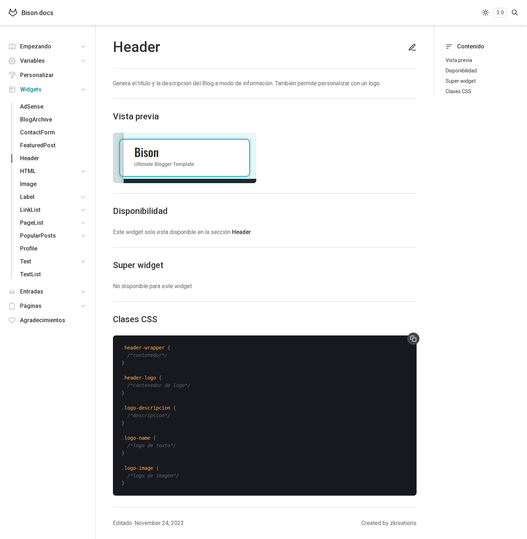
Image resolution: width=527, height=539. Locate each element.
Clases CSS (458, 91)
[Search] (514, 12)
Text (25, 261)
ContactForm (37, 132)
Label (27, 197)
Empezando (35, 46)
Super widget (461, 81)
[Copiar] (413, 339)
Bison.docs (37, 12)
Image (28, 184)
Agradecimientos (42, 320)
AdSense (31, 106)
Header (29, 158)
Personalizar (37, 75)
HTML (28, 171)
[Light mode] (485, 12)
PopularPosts (38, 235)
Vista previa (459, 60)
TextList (30, 274)
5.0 (500, 12)
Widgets (31, 89)
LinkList (30, 209)
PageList (31, 222)
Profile (28, 248)
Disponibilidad (461, 70)
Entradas (31, 291)
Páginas (31, 305)
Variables (32, 60)
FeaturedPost (38, 145)
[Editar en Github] (409, 47)
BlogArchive (36, 119)
